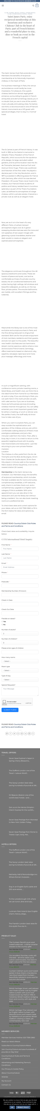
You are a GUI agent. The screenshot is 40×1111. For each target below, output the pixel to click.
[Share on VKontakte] (25, 733)
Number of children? (9, 639)
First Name (6, 545)
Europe (11, 12)
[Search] (33, 6)
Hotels (22, 12)
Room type (6, 666)
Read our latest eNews (11, 1041)
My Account (6, 1081)
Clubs (6, 12)
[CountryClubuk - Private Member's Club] (20, 5)
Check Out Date (8, 609)
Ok (12, 1107)
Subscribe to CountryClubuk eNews (16, 1045)
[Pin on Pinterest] (22, 733)
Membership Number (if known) (14, 591)
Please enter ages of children (13, 648)
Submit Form (10, 710)
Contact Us (6, 1085)
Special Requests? (8, 685)
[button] (3, 5)
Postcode (5, 582)
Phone (4, 572)
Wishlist (5, 1077)
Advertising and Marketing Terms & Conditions (16, 1063)
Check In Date (7, 600)
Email (4, 563)
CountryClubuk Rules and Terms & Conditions (16, 1057)
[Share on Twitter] (14, 733)
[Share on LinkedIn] (29, 733)
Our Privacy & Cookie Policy (13, 1069)
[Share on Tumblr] (33, 733)
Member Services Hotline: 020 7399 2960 (18, 1038)
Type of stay (6, 676)
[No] (37, 1104)
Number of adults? (9, 630)
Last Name (6, 554)
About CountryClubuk (11, 1073)
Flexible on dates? (8, 619)
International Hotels (19, 14)
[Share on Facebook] (10, 733)
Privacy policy (23, 1107)
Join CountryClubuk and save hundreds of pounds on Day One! (19, 1050)
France (17, 12)
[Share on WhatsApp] (7, 733)
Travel (30, 14)
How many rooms (8, 657)
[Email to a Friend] (18, 733)
